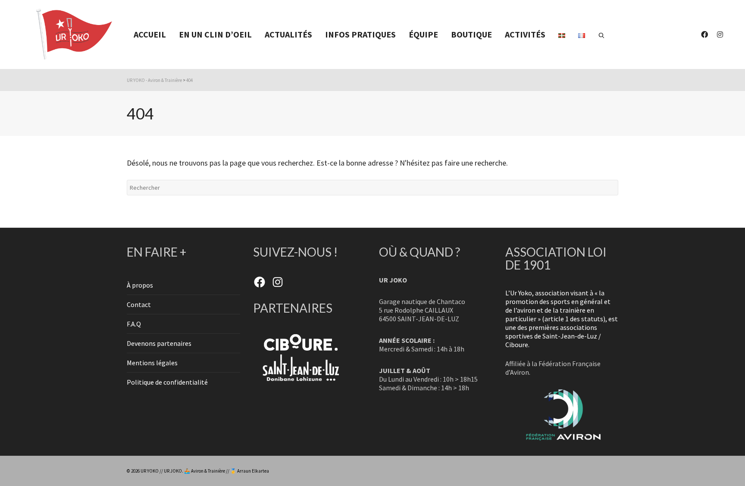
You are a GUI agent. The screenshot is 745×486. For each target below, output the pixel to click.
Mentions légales (152, 362)
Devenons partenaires (159, 343)
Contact (139, 304)
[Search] (601, 34)
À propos (140, 285)
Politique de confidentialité (167, 382)
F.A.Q (134, 324)
